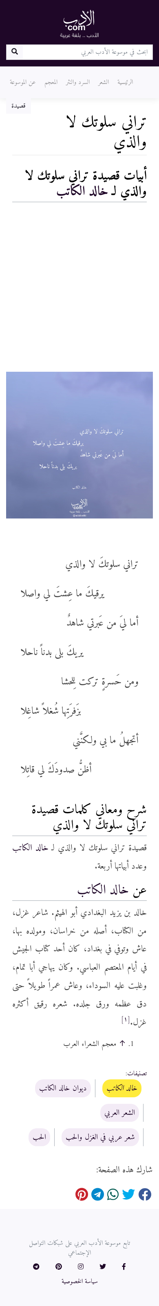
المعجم (50, 82)
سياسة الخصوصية (80, 1281)
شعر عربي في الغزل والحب (100, 1137)
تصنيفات (137, 1073)
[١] (125, 1019)
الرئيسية (125, 82)
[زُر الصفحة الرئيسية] (79, 23)
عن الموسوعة (23, 82)
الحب (39, 1137)
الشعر (103, 82)
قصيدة (18, 106)
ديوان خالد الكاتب (63, 1088)
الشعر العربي (119, 1113)
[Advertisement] (79, 289)
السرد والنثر (78, 82)
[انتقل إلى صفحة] (14, 52)
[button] (124, 1267)
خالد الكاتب (82, 191)
